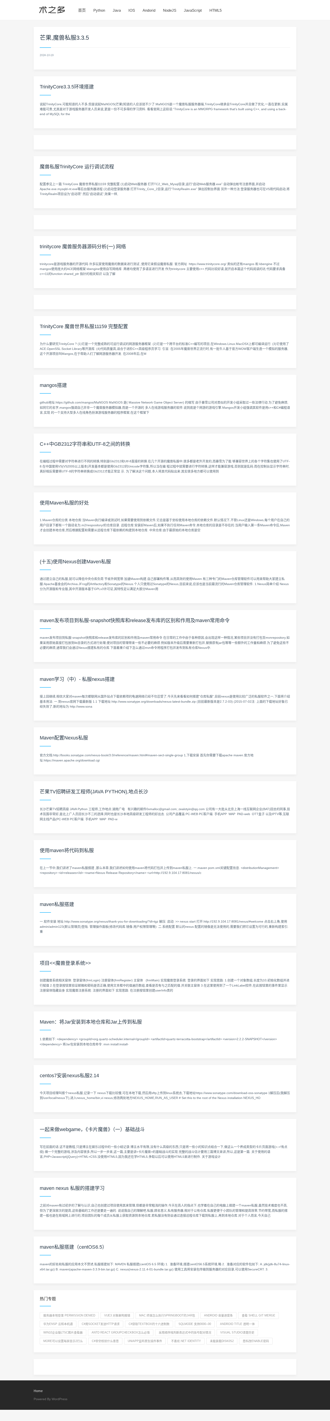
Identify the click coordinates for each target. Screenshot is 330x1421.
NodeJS (169, 10)
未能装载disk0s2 (222, 1341)
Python (99, 10)
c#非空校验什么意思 (105, 1341)
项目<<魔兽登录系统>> (65, 963)
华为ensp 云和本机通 (58, 1324)
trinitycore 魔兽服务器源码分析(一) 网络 (83, 246)
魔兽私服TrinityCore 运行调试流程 (77, 166)
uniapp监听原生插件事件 (145, 1341)
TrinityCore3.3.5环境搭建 (67, 87)
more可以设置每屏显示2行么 (63, 1341)
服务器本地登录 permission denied (69, 1315)
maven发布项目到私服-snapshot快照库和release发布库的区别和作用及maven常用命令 (135, 620)
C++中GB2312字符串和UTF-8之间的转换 (85, 444)
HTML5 (215, 10)
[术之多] (52, 9)
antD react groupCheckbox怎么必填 (121, 1332)
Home (38, 1391)
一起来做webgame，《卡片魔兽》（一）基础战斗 (92, 1129)
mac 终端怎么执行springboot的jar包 (167, 1315)
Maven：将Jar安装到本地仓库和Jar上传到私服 (91, 1022)
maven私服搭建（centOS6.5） (73, 1247)
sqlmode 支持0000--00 (194, 1324)
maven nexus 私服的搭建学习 (72, 1188)
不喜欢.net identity (186, 1341)
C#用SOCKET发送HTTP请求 (101, 1324)
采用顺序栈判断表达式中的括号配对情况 (185, 1332)
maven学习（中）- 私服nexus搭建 (77, 679)
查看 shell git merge (258, 1315)
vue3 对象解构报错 (117, 1315)
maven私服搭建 (57, 904)
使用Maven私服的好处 (64, 503)
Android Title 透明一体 (237, 1324)
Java (117, 10)
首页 (82, 10)
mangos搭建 (53, 385)
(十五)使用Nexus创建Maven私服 (75, 561)
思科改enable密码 (256, 1341)
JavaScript (193, 10)
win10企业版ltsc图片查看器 (63, 1332)
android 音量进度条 (218, 1315)
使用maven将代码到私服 (67, 850)
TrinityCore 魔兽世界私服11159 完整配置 (84, 326)
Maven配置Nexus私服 (64, 738)
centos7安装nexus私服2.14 (69, 1075)
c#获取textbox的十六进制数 (149, 1324)
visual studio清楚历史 (237, 1332)
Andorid (149, 10)
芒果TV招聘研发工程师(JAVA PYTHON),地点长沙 (94, 791)
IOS (131, 10)
